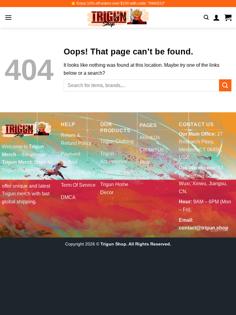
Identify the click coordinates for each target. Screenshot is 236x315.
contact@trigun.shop (203, 227)
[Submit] (225, 85)
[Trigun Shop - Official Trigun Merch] (118, 17)
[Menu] (8, 17)
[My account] (216, 17)
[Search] (206, 17)
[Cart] (227, 17)
